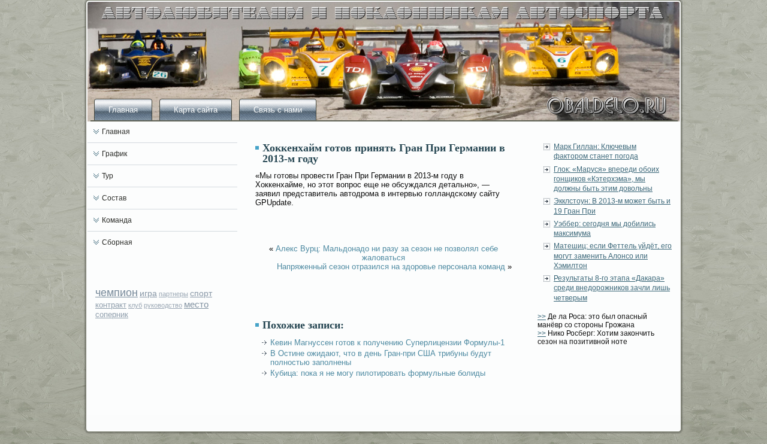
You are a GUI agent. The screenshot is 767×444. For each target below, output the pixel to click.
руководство (163, 305)
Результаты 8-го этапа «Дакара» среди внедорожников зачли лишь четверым (612, 288)
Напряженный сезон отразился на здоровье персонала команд (391, 266)
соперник (111, 314)
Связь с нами (277, 109)
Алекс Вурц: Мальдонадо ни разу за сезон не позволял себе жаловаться (387, 253)
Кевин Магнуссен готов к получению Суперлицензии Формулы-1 (387, 342)
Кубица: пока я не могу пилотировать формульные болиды (377, 373)
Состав (114, 198)
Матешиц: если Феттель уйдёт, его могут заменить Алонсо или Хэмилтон (613, 256)
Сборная (117, 242)
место (196, 304)
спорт (201, 293)
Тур (107, 176)
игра (148, 293)
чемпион (116, 293)
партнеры (173, 293)
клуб (135, 305)
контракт (110, 304)
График (114, 154)
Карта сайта (196, 109)
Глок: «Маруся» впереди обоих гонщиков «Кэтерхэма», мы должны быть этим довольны (606, 179)
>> (541, 316)
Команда (117, 220)
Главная (123, 109)
